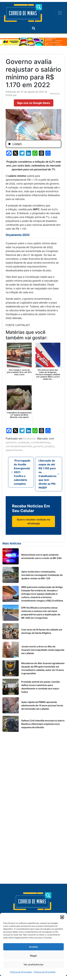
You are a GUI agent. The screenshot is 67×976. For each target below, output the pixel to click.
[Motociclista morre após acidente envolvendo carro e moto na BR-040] (10, 556)
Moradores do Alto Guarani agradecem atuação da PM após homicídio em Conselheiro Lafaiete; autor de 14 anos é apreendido (43, 668)
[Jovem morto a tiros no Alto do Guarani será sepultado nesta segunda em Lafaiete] (10, 650)
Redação (55, 93)
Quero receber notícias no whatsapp (33, 521)
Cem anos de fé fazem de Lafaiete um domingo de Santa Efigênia (41, 631)
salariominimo (14, 450)
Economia (29, 438)
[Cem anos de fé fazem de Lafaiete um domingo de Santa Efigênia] (10, 631)
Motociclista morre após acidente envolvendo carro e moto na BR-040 (41, 556)
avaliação (24, 442)
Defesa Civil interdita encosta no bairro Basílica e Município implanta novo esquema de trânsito (43, 724)
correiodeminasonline (19, 446)
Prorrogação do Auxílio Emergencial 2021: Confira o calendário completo (22, 472)
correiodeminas (40, 442)
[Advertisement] (33, 767)
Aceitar (33, 946)
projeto (49, 446)
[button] (62, 917)
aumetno (11, 442)
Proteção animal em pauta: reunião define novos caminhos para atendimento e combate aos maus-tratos (40, 686)
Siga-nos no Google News (33, 103)
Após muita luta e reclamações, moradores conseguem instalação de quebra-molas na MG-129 (42, 575)
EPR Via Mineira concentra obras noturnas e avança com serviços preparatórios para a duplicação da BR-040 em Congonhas (40, 612)
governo (39, 446)
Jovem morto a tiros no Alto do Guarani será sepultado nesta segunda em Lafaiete (42, 650)
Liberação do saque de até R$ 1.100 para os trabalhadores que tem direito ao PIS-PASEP (47, 474)
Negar (33, 955)
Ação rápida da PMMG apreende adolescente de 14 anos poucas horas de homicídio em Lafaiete (42, 705)
